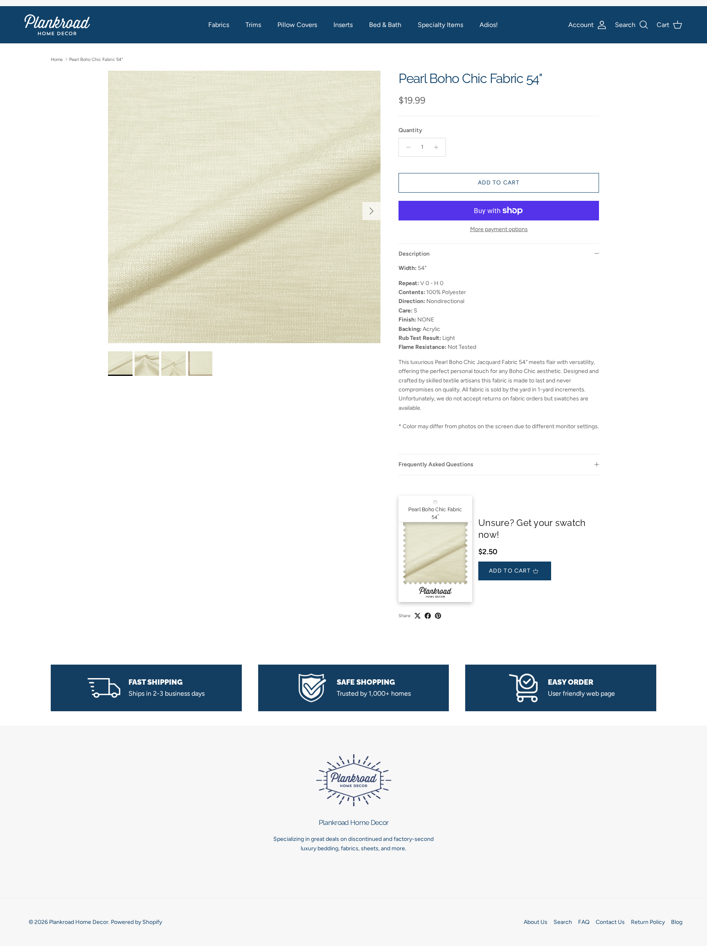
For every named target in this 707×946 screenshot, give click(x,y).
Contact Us (610, 922)
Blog (676, 922)
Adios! (489, 25)
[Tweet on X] (417, 616)
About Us (535, 922)
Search (563, 922)
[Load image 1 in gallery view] (244, 207)
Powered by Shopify (136, 922)
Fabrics (218, 25)
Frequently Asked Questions (436, 464)
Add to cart (499, 182)
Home (57, 59)
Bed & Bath (385, 25)
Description (414, 253)
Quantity (410, 130)
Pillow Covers (297, 25)
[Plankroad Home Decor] (57, 24)
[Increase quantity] (438, 147)
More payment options (499, 229)
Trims (253, 25)
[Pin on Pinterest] (438, 616)
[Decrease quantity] (406, 147)
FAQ (584, 922)
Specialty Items (440, 25)
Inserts (343, 25)
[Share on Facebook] (428, 616)
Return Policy (648, 922)
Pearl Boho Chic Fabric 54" (96, 59)
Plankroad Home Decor (78, 922)
